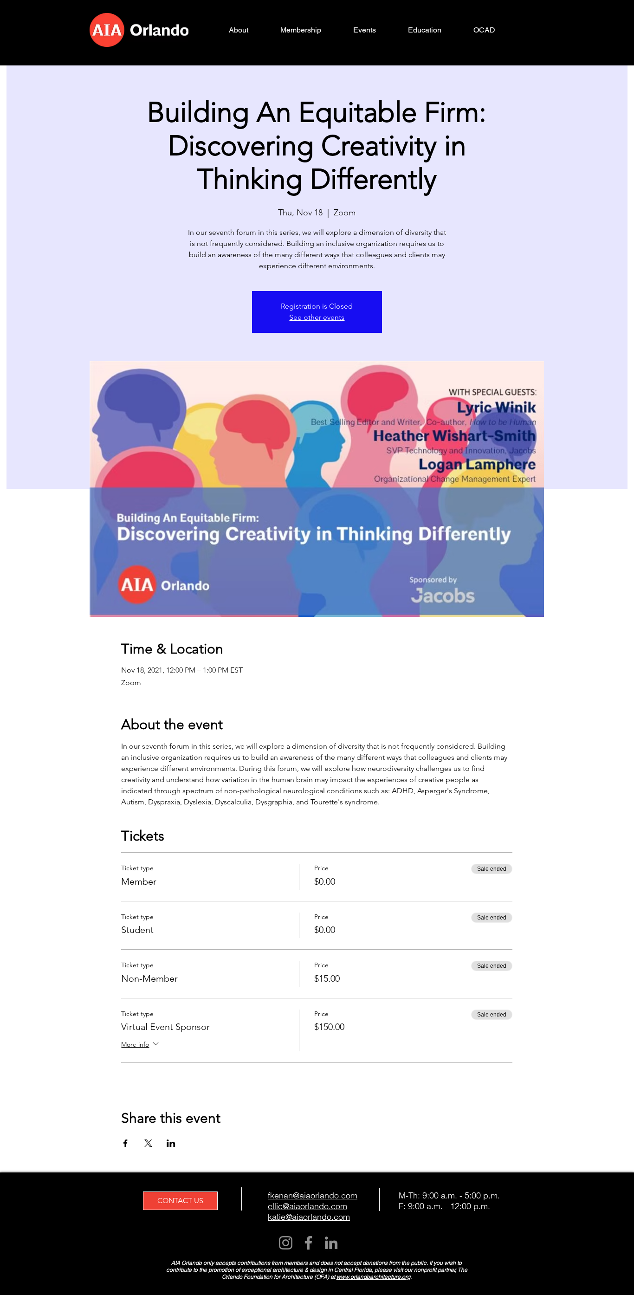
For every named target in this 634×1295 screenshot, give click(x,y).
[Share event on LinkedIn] (171, 1143)
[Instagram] (286, 1243)
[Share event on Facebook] (125, 1143)
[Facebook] (308, 1243)
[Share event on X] (148, 1143)
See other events (316, 317)
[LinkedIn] (331, 1243)
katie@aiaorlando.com (309, 1216)
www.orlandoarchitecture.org (373, 1276)
